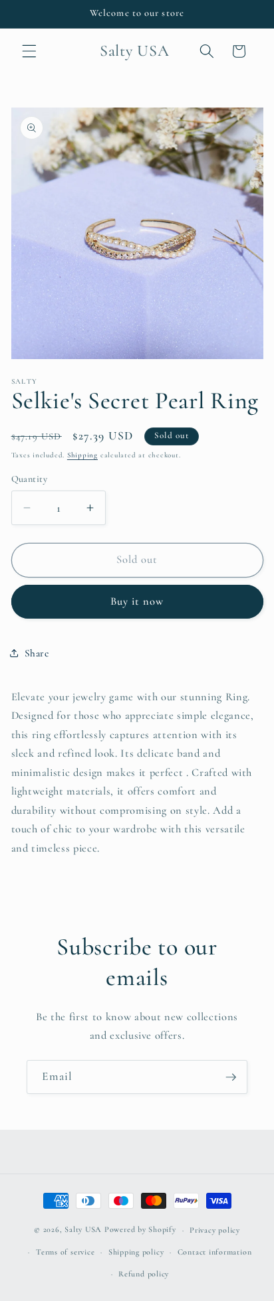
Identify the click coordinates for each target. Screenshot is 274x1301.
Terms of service (65, 1252)
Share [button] (37, 653)
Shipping (82, 455)
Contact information (215, 1252)
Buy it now (137, 601)
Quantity (29, 479)
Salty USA (83, 1230)
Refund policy (143, 1273)
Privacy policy (215, 1230)
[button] (29, 51)
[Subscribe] (231, 1077)
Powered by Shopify (140, 1230)
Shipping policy (136, 1252)
